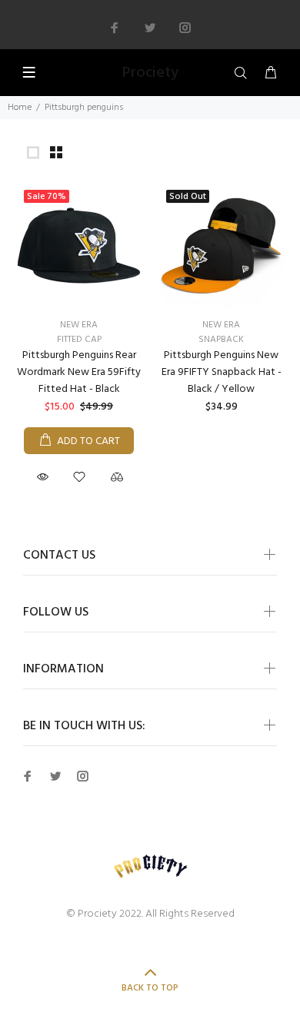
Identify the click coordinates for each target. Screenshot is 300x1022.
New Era (79, 325)
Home (20, 107)
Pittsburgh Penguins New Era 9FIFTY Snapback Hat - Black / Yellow (222, 372)
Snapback (221, 339)
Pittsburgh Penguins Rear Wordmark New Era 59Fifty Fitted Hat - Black (79, 372)
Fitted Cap (79, 339)
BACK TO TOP (150, 988)
